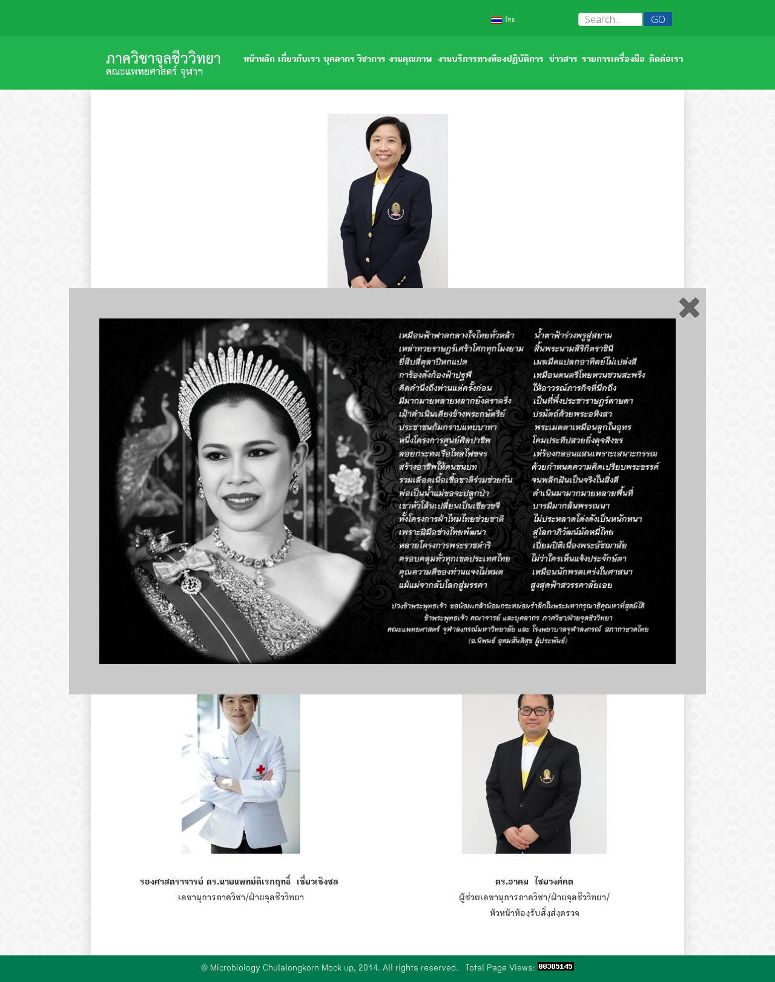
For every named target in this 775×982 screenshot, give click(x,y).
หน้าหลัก (259, 60)
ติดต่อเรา (666, 60)
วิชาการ (371, 60)
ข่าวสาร (563, 60)
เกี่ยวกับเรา (299, 60)
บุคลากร (339, 60)
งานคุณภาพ (410, 60)
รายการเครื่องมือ (613, 60)
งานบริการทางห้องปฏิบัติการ (491, 60)
